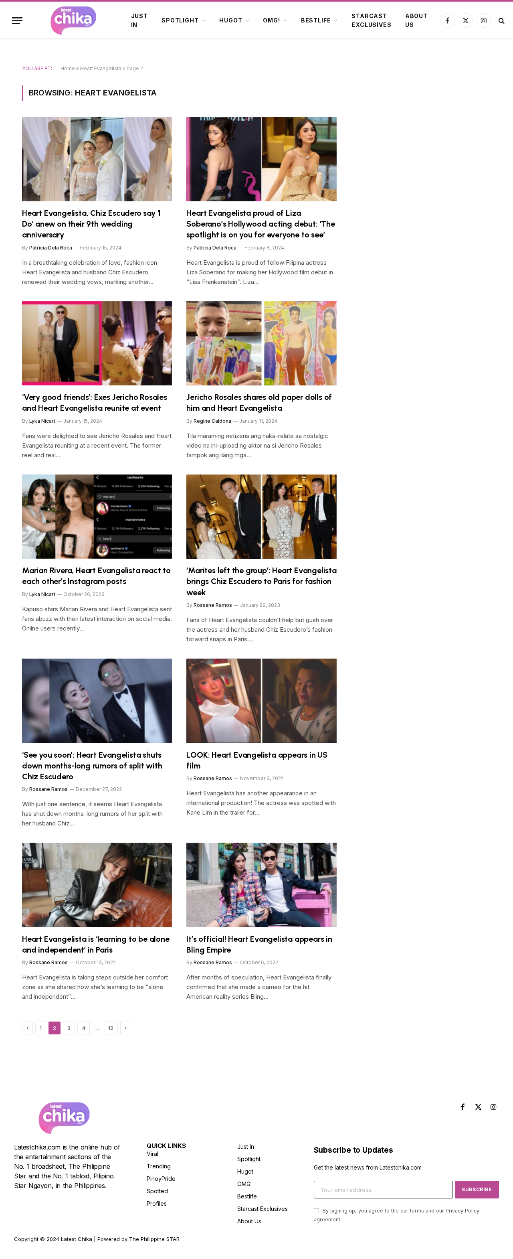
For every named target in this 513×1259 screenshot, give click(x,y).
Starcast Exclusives (371, 20)
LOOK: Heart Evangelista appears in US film (256, 760)
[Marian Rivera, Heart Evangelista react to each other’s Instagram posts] (97, 516)
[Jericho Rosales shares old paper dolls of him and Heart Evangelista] (261, 343)
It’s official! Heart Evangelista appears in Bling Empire (259, 944)
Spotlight (180, 20)
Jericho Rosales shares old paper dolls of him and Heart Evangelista (259, 402)
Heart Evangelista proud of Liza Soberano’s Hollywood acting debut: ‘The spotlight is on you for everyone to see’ (260, 223)
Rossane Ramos (213, 605)
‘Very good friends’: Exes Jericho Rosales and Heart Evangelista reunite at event (94, 402)
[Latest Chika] (73, 20)
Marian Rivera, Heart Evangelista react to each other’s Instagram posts (96, 576)
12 (110, 1028)
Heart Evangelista (100, 68)
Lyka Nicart (42, 421)
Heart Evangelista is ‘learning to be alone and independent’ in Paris (96, 944)
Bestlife (316, 20)
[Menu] (17, 21)
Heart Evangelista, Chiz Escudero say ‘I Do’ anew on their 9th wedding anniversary (91, 223)
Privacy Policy (462, 1211)
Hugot (230, 20)
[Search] (501, 21)
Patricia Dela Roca (50, 248)
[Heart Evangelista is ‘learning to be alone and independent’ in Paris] (97, 885)
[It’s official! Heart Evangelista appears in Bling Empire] (261, 885)
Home (68, 68)
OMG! (271, 20)
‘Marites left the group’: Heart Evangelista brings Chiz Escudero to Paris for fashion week (261, 581)
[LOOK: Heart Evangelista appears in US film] (261, 701)
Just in (139, 20)
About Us (416, 20)
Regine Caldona (212, 421)
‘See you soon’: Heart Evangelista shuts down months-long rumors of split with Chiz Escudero (92, 765)
